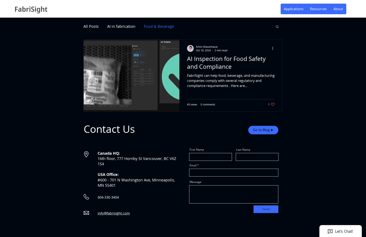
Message (195, 181)
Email (193, 165)
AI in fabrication (121, 26)
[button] (318, 9)
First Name (197, 149)
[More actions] (274, 48)
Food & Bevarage (159, 26)
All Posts (91, 26)
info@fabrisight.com (114, 213)
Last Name (243, 149)
